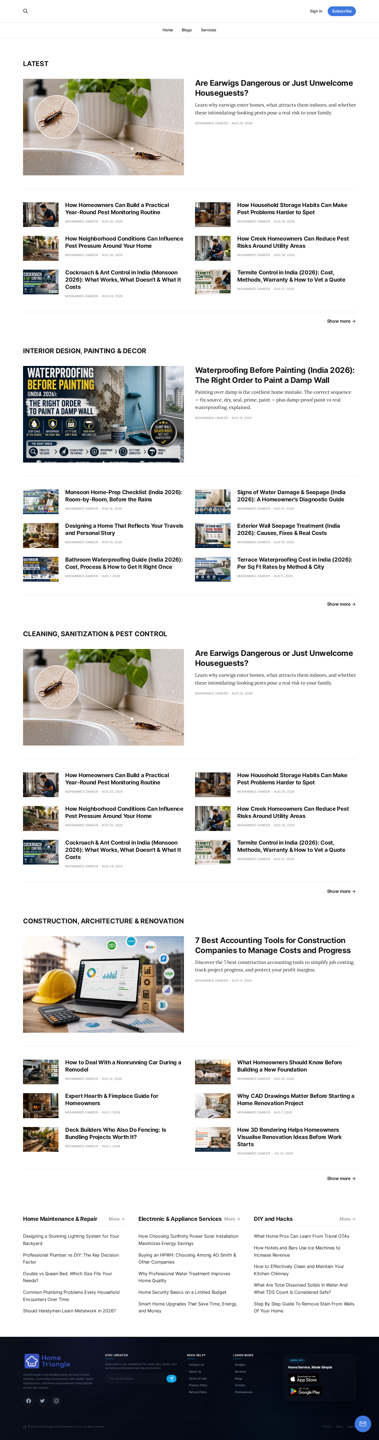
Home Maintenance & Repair (60, 1219)
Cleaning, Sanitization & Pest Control (95, 634)
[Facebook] (28, 1400)
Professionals (243, 1392)
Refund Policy (198, 1392)
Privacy (327, 1426)
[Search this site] (25, 11)
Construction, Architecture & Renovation (103, 921)
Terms (339, 1426)
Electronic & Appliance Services (180, 1219)
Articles (240, 1385)
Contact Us (196, 1364)
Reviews (240, 1371)
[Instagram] (56, 1400)
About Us (195, 1371)
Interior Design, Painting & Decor (84, 351)
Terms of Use (197, 1378)
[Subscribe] (171, 1379)
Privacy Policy (198, 1385)
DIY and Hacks (273, 1219)
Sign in (316, 11)
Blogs (187, 29)
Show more (338, 321)
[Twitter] (42, 1400)
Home (168, 29)
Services (208, 29)
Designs (240, 1364)
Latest (36, 64)
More (114, 1219)
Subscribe (342, 11)
